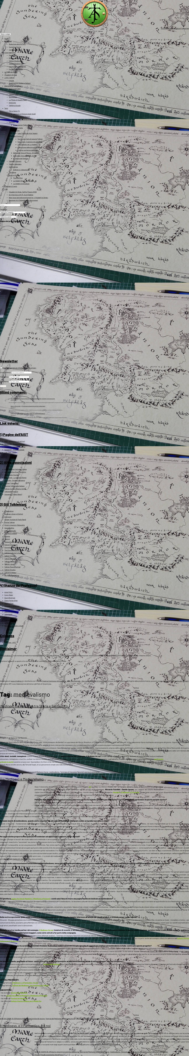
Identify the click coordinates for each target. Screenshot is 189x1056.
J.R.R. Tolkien (9, 78)
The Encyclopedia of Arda (13, 550)
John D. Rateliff (10, 612)
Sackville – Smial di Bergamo (14, 480)
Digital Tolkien (9, 522)
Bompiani (7, 517)
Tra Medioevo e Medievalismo (22, 779)
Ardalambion (9, 511)
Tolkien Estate (9, 556)
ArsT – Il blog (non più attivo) (14, 441)
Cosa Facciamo (10, 52)
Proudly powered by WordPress (51, 1055)
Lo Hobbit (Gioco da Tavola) (23, 181)
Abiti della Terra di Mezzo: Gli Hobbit (26, 153)
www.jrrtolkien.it (6, 655)
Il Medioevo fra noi (41, 772)
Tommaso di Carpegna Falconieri (72, 772)
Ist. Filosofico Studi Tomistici (15, 472)
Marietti (7, 539)
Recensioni (13, 97)
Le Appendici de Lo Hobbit (27, 144)
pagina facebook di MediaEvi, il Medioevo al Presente (26, 996)
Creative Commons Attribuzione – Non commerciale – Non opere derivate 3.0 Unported (74, 681)
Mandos (7, 536)
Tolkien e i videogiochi (21, 170)
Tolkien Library (9, 564)
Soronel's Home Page (12, 547)
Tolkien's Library (10, 573)
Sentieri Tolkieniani (11, 483)
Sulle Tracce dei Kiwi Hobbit (28, 133)
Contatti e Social (15, 47)
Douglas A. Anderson (11, 606)
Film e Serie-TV (14, 111)
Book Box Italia (15, 398)
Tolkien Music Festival (12, 567)
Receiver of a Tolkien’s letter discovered (23, 200)
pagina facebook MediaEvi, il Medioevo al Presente (30, 899)
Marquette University (12, 542)
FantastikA (13, 55)
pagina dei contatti (182, 681)
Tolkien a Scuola (14, 105)
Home (6, 38)
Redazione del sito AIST (17, 44)
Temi (6, 108)
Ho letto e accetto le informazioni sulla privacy (19, 368)
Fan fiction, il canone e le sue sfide (30, 142)
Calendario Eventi (10, 186)
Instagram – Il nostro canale (14, 450)
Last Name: (4, 381)
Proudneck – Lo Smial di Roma (15, 478)
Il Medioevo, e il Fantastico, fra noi (25, 983)
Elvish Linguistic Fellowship (14, 525)
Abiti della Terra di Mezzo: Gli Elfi (25, 156)
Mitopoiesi (13, 58)
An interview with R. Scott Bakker (21, 195)
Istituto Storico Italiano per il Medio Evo (26, 1001)
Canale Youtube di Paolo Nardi (15, 519)
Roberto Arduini (22, 772)
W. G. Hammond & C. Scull (13, 626)
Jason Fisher (9, 609)
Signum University (11, 545)
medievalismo (54, 772)
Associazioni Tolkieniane (22, 125)
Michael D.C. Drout (11, 620)
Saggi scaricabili (15, 89)
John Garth (8, 614)
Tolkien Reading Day (16, 64)
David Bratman (9, 598)
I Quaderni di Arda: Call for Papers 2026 (23, 192)
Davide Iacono (39, 1019)
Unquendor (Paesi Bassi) (13, 494)
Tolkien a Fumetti (15, 161)
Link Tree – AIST (10, 452)
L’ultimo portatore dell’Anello (28, 150)
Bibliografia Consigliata (12, 86)
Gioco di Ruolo (14, 175)
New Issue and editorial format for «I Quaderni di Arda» (28, 198)
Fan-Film (16, 130)
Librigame (12, 172)
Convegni (31, 772)
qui (90, 787)
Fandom (12, 122)
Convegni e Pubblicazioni (18, 91)
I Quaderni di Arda (10, 75)
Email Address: (5, 372)
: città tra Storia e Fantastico (34, 706)
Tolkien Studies (10, 570)
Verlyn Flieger (9, 623)
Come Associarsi (15, 50)
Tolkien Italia (9, 561)
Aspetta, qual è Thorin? (21, 117)
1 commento (163, 1052)
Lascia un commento (91, 772)
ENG (6, 189)
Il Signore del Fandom (20, 158)
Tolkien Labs (13, 94)
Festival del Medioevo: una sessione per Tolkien (30, 985)
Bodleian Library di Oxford (13, 514)
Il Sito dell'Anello (10, 531)
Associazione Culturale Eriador (15, 469)
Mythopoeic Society (11, 475)
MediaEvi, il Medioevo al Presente (126, 792)
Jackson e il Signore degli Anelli (24, 114)
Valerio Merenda (15, 406)
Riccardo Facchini (93, 1019)
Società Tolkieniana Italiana (14, 486)
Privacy (37, 1055)
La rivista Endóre (10, 533)
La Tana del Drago (10, 72)
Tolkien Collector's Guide (13, 553)
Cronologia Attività (16, 69)
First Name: (4, 377)
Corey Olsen (8, 595)
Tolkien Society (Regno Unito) (15, 489)
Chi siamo (8, 41)
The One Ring (18, 178)
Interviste (12, 103)
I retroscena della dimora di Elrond (30, 147)
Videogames (13, 167)
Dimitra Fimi (8, 603)
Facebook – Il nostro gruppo (14, 444)
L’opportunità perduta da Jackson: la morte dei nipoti (32, 119)
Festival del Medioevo (51, 964)
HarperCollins (9, 528)
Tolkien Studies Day (16, 61)
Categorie (3, 209)
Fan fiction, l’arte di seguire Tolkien (30, 139)
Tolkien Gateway (10, 559)
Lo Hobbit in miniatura (21, 184)
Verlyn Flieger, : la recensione (38, 398)
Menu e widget (5, 34)
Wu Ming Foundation (11, 575)
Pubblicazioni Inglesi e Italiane (20, 83)
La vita (11, 80)
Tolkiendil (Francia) (11, 491)
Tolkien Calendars (15, 164)
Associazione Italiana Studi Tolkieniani (175, 28)
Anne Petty (8, 592)
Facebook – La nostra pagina (14, 447)
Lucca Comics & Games (17, 66)
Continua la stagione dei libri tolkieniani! (33, 406)
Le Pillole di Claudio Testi (18, 100)
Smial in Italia (18, 128)
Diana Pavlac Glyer (11, 600)
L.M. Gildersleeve (10, 617)
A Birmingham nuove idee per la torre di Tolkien (31, 413)
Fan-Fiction (17, 136)
